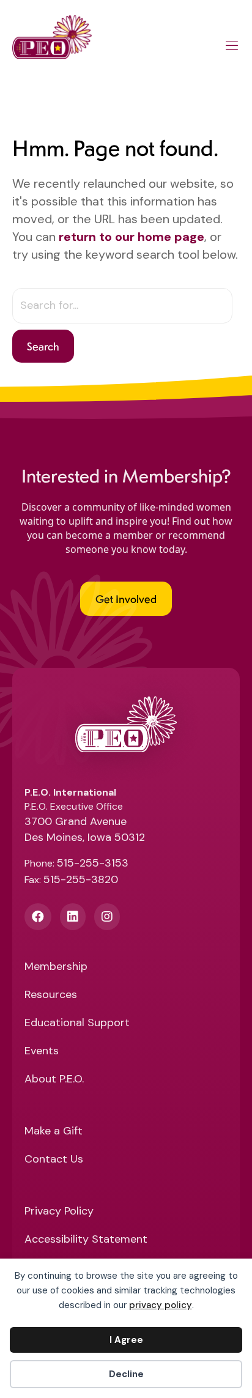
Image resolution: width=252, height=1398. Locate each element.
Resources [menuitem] (50, 995)
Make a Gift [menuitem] (53, 1131)
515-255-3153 (92, 863)
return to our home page (131, 237)
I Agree (126, 1340)
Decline (126, 1374)
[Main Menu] (232, 48)
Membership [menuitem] (55, 967)
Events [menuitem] (41, 1051)
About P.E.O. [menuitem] (54, 1079)
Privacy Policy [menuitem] (59, 1211)
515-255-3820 (80, 879)
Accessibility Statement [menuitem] (85, 1239)
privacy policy (160, 1305)
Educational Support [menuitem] (77, 1023)
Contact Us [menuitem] (53, 1159)
